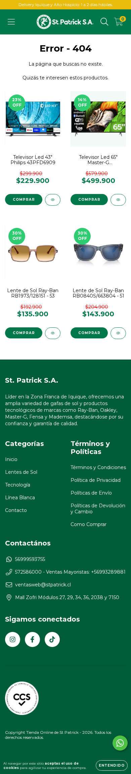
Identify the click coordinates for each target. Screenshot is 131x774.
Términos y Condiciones (98, 467)
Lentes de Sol (21, 472)
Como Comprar (88, 524)
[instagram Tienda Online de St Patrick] (12, 639)
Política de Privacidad (96, 480)
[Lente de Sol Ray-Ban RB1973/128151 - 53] (52, 333)
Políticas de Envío (91, 493)
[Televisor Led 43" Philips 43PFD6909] (52, 200)
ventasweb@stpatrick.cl (43, 585)
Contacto (16, 510)
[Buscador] (104, 22)
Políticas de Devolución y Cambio (98, 509)
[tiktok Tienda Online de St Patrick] (52, 639)
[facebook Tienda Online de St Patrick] (32, 639)
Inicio (11, 459)
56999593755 (30, 559)
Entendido (112, 765)
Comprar (24, 333)
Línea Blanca (20, 498)
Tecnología (17, 485)
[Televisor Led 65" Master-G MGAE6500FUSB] (118, 200)
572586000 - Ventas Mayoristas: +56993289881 (70, 572)
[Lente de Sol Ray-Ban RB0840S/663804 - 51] (118, 333)
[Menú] (11, 22)
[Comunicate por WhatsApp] (120, 743)
